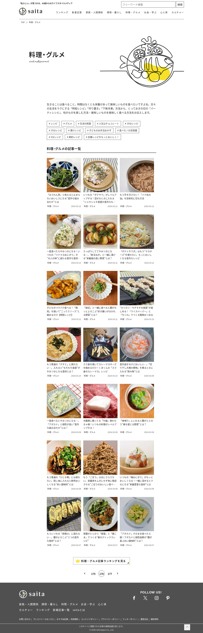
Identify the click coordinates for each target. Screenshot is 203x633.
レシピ (54, 123)
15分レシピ (56, 130)
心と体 (164, 12)
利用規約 (74, 619)
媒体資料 (154, 619)
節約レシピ (74, 137)
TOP (23, 22)
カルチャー (178, 12)
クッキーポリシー (130, 619)
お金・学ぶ (150, 12)
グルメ (68, 123)
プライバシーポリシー (110, 619)
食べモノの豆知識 (128, 130)
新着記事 (77, 12)
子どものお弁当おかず (100, 130)
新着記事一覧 (61, 610)
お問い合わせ (24, 619)
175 (93, 574)
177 (110, 574)
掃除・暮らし (114, 12)
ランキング (62, 12)
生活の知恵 (85, 123)
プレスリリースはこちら (43, 619)
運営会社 (144, 619)
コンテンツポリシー (89, 619)
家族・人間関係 (94, 12)
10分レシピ (132, 123)
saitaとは (79, 610)
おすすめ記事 (62, 619)
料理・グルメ (133, 12)
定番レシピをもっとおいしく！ (103, 137)
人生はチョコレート (109, 123)
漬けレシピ (75, 130)
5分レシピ (56, 137)
